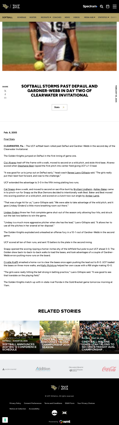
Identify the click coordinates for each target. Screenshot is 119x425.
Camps (115, 17)
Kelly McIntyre (49, 265)
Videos (76, 17)
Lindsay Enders (11, 212)
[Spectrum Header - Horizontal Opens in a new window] (90, 6)
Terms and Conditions (53, 403)
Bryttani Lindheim (83, 189)
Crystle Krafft (11, 262)
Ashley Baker (100, 189)
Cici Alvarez (10, 162)
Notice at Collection (18, 409)
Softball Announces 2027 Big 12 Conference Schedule (19, 347)
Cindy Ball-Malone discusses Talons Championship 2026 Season (56, 343)
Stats (60, 108)
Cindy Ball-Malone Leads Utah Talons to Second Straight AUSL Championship (98, 346)
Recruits (45, 17)
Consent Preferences (33, 403)
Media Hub (88, 17)
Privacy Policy (15, 403)
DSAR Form (69, 403)
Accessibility (34, 409)
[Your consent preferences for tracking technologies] (5, 420)
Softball (6, 341)
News (67, 17)
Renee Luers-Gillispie (78, 172)
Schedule (21, 17)
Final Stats (9, 139)
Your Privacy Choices (86, 403)
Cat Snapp (9, 189)
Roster (33, 17)
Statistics (102, 17)
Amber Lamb (92, 195)
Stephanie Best (26, 165)
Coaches (57, 17)
